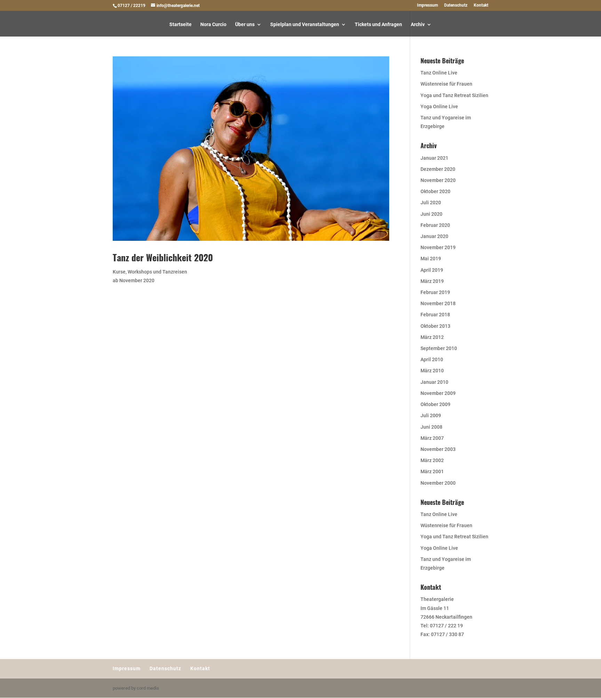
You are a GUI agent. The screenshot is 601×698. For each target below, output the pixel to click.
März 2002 (432, 460)
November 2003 (438, 449)
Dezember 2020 (437, 169)
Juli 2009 (430, 415)
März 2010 (432, 370)
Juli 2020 (430, 202)
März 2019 (432, 281)
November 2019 (438, 247)
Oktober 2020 (435, 191)
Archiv (418, 24)
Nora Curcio (213, 24)
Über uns (245, 24)
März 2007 (432, 438)
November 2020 (438, 180)
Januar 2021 (434, 158)
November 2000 (438, 483)
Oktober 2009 (435, 404)
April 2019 (431, 270)
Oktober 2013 (435, 326)
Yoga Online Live (439, 106)
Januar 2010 (434, 382)
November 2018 (438, 303)
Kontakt (481, 5)
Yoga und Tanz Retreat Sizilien (454, 95)
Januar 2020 (434, 236)
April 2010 (431, 359)
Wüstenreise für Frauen (446, 84)
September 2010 (438, 348)
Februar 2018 (435, 314)
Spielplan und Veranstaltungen (304, 24)
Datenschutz (455, 5)
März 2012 (432, 337)
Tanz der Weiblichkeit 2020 (163, 257)
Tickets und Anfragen (378, 24)
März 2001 (432, 471)
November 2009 (438, 393)
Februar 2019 (435, 292)
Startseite (180, 24)
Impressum (427, 5)
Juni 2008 (431, 427)
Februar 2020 (435, 225)
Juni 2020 (431, 214)
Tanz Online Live (438, 73)
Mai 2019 (430, 258)
